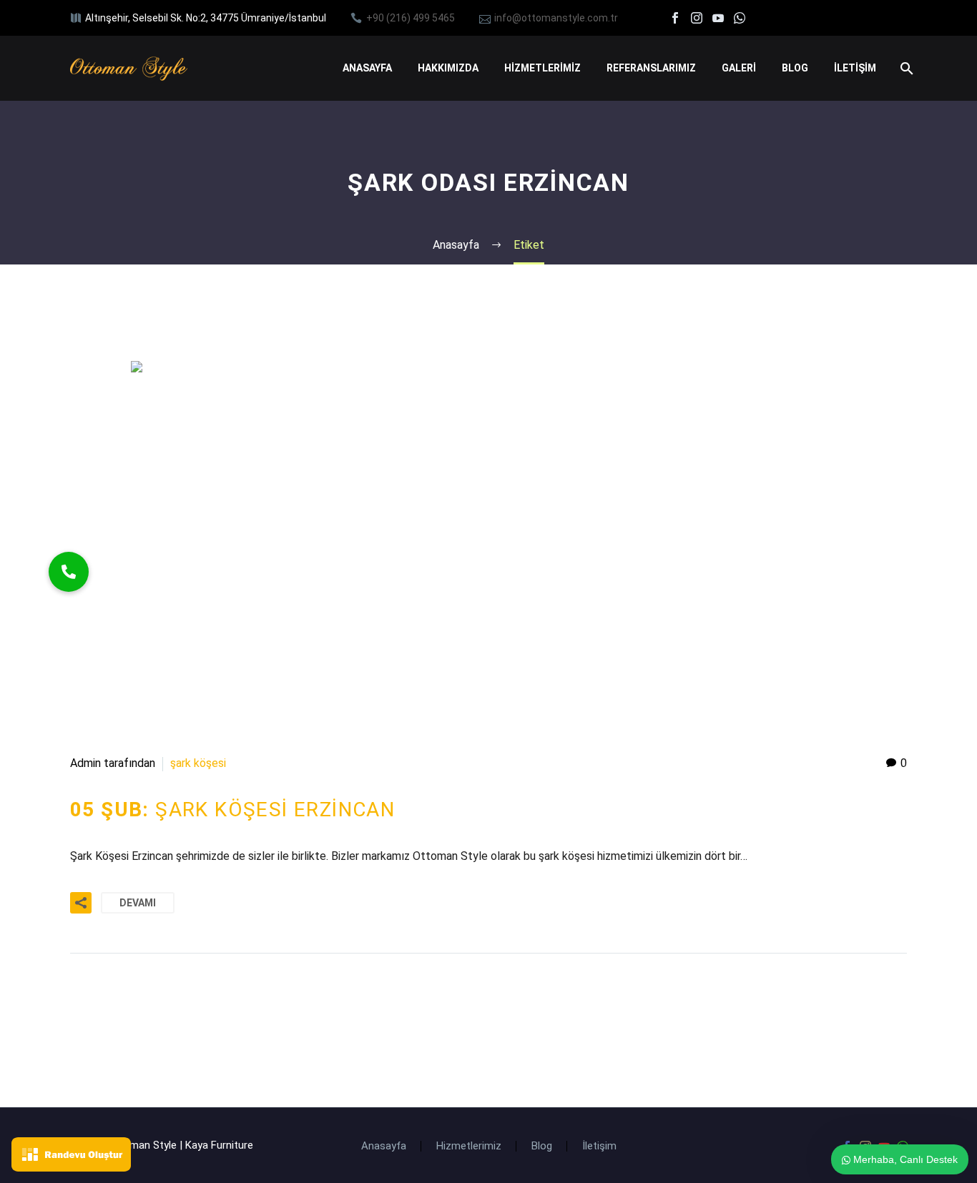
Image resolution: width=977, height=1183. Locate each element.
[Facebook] (675, 18)
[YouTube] (718, 18)
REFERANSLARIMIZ (651, 68)
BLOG (795, 68)
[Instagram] (696, 18)
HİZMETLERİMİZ (542, 68)
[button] (69, 572)
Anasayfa (383, 1146)
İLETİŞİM (855, 68)
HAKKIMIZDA (448, 68)
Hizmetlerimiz (468, 1146)
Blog (541, 1146)
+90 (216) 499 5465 (410, 18)
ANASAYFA (367, 68)
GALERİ (739, 68)
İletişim (599, 1146)
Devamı (137, 903)
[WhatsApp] (739, 18)
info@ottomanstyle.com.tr (556, 18)
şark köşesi (198, 763)
